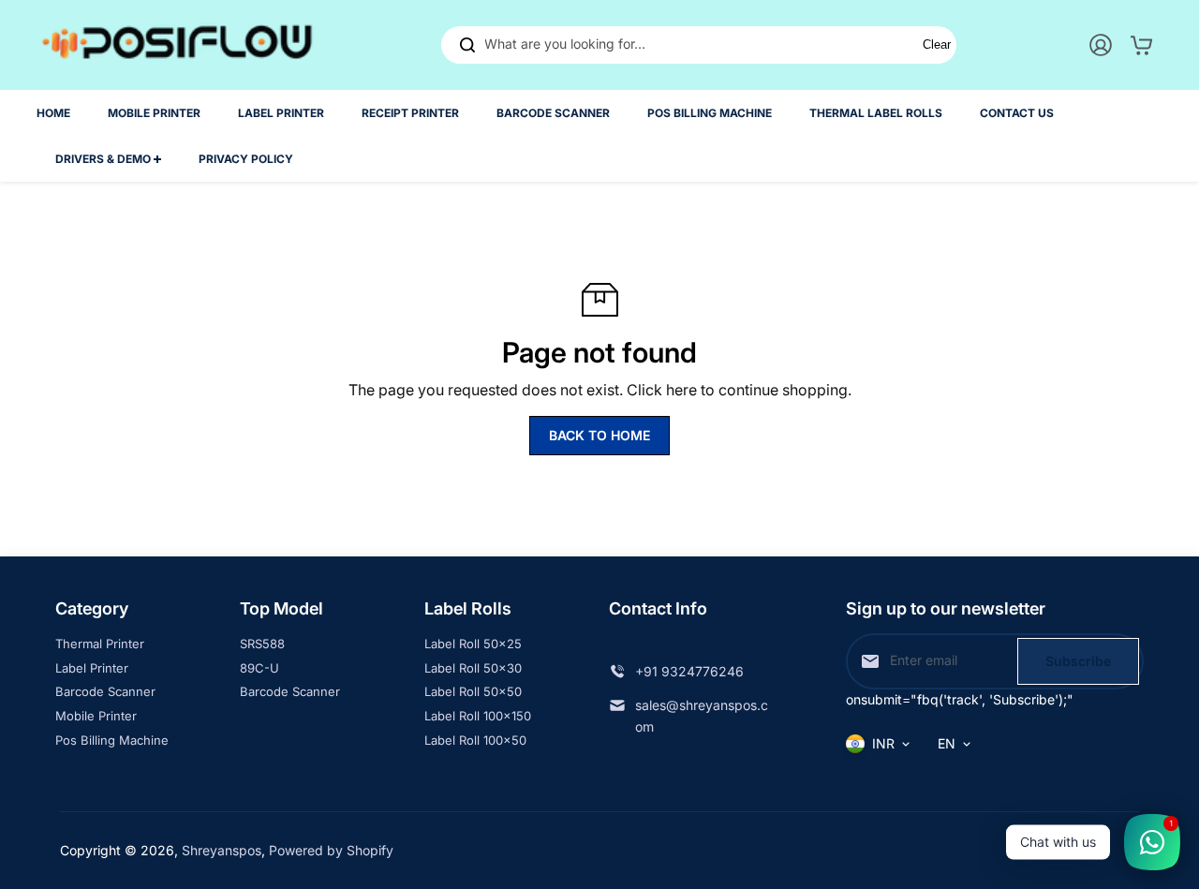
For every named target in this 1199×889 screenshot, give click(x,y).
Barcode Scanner (105, 691)
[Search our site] (467, 44)
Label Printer (91, 667)
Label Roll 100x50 (475, 740)
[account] (1100, 45)
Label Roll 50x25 (473, 643)
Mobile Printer (96, 715)
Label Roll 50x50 (473, 691)
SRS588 (262, 643)
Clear (937, 44)
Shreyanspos (221, 850)
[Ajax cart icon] (1141, 45)
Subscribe (1078, 661)
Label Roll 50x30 (473, 667)
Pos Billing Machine (112, 740)
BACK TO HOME (599, 435)
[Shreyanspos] (177, 45)
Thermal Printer (99, 643)
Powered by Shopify (331, 850)
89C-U (259, 667)
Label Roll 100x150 (477, 715)
